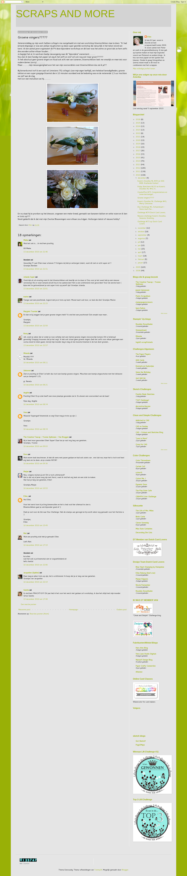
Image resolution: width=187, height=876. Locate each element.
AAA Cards (140, 360)
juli (139, 242)
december (142, 178)
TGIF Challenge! (142, 400)
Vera (25, 412)
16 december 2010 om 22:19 (35, 582)
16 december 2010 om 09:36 (35, 463)
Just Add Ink (141, 378)
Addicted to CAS (142, 420)
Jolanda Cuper (29, 277)
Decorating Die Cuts (144, 532)
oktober (141, 231)
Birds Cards (140, 516)
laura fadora (140, 308)
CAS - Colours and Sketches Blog (149, 432)
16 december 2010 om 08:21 (35, 384)
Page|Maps (140, 745)
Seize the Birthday (143, 372)
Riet (25, 533)
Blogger (125, 869)
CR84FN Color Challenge (146, 496)
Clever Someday (142, 522)
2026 (138, 119)
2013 (138, 164)
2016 (138, 154)
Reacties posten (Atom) (39, 613)
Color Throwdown (143, 460)
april (140, 252)
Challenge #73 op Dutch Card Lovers (149, 222)
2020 (138, 140)
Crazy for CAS (141, 444)
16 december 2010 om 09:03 (35, 446)
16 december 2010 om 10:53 (35, 488)
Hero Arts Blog (142, 648)
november (142, 228)
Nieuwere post (24, 609)
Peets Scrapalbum (143, 296)
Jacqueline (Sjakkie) (31, 572)
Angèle (26, 392)
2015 (138, 157)
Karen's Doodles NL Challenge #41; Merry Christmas (152, 202)
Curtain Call (140, 466)
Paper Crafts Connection (146, 666)
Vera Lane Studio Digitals (146, 653)
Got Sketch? (141, 741)
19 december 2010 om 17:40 (35, 599)
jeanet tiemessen (142, 290)
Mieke (25, 240)
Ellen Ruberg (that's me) (145, 573)
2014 (138, 161)
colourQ (139, 472)
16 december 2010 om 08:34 (35, 404)
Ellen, (25, 496)
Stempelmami (141, 330)
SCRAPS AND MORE (65, 13)
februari (141, 259)
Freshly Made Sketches (145, 394)
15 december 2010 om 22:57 (35, 345)
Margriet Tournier (30, 311)
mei (139, 249)
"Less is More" (141, 438)
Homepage (73, 609)
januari (140, 262)
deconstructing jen (143, 406)
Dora (25, 454)
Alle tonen (164, 313)
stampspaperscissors (144, 302)
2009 (138, 267)
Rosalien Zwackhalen (144, 324)
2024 (138, 126)
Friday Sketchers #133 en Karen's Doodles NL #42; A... (151, 187)
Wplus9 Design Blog (144, 659)
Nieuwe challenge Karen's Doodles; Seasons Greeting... (151, 217)
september (142, 235)
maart (140, 256)
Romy (25, 333)
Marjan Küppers (142, 579)
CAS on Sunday (142, 426)
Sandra (26, 590)
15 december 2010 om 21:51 (35, 269)
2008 (138, 270)
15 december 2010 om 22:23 (35, 303)
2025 (138, 123)
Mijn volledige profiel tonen (144, 68)
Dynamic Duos (141, 484)
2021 (138, 136)
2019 (138, 143)
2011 (138, 171)
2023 (138, 130)
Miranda (26, 353)
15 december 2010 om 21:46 (35, 251)
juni (139, 245)
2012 (138, 168)
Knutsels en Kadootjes (145, 366)
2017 (138, 150)
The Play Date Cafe (144, 490)
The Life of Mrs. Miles (145, 510)
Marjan (26, 471)
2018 (138, 147)
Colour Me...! (141, 478)
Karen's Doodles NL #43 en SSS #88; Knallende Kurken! (150, 182)
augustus (142, 238)
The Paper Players (143, 354)
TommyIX (98, 869)
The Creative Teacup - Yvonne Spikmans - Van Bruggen (46, 437)
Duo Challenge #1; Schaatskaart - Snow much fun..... (151, 208)
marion (26, 296)
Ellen (149, 37)
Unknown (27, 370)
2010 (138, 175)
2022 (138, 133)
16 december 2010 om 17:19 (35, 545)
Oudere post (121, 609)
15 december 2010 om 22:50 (35, 325)
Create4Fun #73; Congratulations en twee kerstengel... (152, 193)
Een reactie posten (28, 604)
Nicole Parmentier (143, 585)
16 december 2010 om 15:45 (35, 525)
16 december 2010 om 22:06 (35, 564)
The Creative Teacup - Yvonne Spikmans (148, 283)
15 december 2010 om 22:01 (35, 288)
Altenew (139, 672)
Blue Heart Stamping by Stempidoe (150, 567)
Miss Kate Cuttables (144, 528)
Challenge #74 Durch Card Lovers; (151, 212)
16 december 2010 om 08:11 (35, 362)
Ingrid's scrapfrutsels (144, 342)
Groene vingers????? (145, 197)
